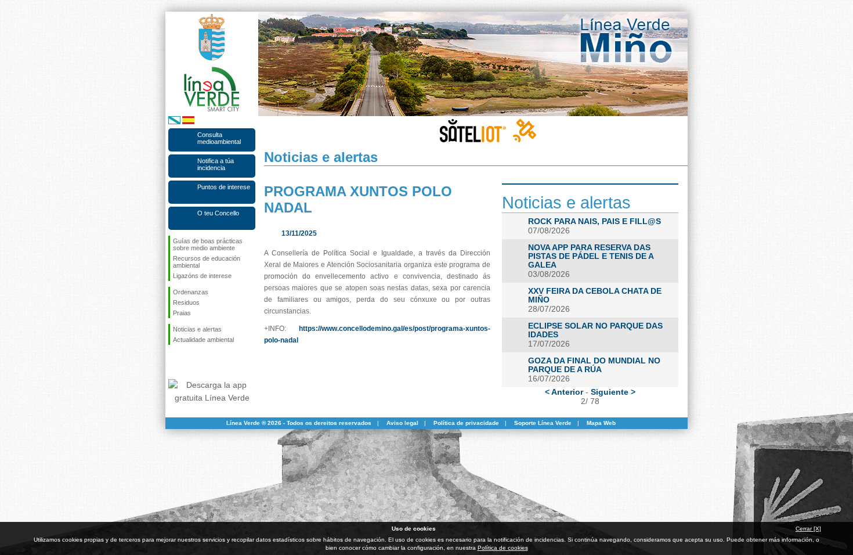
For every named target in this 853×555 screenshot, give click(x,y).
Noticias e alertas (197, 329)
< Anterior (564, 392)
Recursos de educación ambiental (206, 262)
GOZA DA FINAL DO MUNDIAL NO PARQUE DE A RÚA (594, 365)
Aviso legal (402, 423)
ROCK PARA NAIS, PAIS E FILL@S (594, 221)
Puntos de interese (223, 186)
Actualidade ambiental (203, 339)
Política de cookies (503, 548)
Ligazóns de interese (202, 275)
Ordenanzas (190, 292)
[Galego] (174, 122)
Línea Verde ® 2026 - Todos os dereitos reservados (298, 423)
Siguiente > (613, 392)
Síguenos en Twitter (194, 363)
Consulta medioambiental (219, 138)
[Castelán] (188, 122)
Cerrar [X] (808, 528)
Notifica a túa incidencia (215, 164)
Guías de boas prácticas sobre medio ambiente (208, 244)
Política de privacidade (466, 423)
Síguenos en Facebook (175, 363)
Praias (182, 312)
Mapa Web (601, 423)
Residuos (186, 302)
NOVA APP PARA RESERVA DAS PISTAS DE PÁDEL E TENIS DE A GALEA (590, 256)
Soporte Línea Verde (543, 423)
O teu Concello (218, 213)
